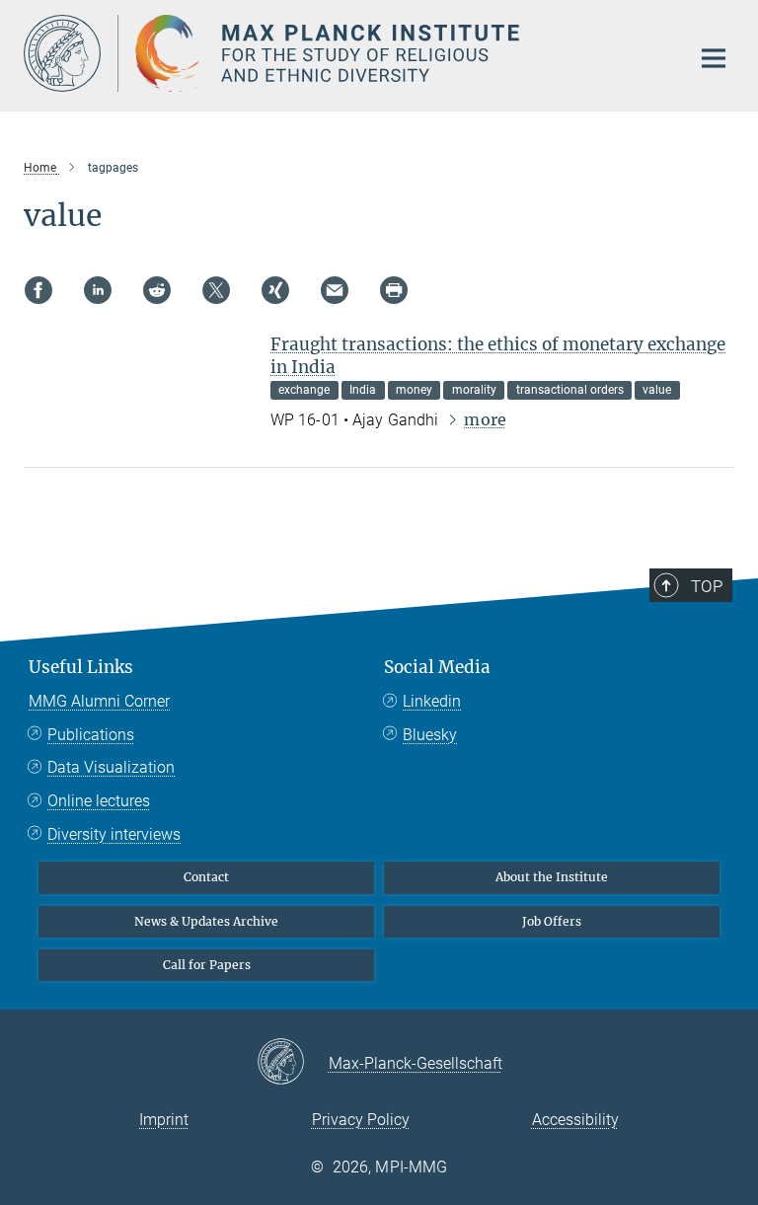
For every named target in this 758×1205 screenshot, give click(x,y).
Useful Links (81, 667)
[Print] (394, 290)
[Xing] (275, 290)
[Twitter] (216, 290)
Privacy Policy (361, 1119)
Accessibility (575, 1119)
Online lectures (98, 800)
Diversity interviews (114, 834)
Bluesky (430, 734)
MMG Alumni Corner (99, 701)
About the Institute (551, 876)
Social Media (437, 667)
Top (706, 586)
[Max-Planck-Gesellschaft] (293, 1063)
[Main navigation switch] (713, 58)
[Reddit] (157, 290)
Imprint (164, 1119)
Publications (90, 734)
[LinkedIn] (98, 290)
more (484, 419)
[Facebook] (38, 290)
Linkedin (432, 701)
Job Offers (551, 921)
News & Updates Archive (206, 921)
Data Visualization (111, 767)
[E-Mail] (334, 290)
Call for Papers (207, 964)
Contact (206, 876)
